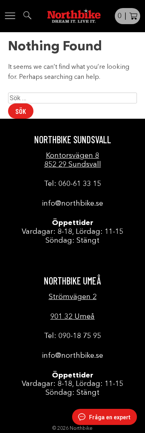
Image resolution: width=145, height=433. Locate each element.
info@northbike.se (72, 203)
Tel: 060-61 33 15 (72, 184)
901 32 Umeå (72, 316)
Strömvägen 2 (73, 297)
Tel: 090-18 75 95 (72, 336)
